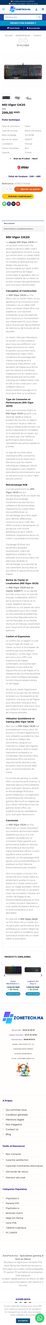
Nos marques (13, 1154)
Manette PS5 (12, 1203)
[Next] (40, 70)
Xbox (6, 1265)
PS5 (40, 1262)
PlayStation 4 (12, 1208)
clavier (12, 242)
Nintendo (15, 1265)
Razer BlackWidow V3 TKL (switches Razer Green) (13, 982)
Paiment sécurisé (15, 1177)
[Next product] (20, 40)
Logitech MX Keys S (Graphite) (32, 982)
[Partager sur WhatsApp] (4, 204)
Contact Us (12, 1129)
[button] (3, 9)
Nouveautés (34, 28)
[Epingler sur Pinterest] (18, 204)
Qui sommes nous (16, 1109)
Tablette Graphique (16, 1228)
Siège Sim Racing (14, 1218)
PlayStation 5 (12, 1198)
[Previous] (6, 70)
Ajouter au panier (30, 189)
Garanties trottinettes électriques (24, 1165)
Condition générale (17, 1114)
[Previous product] (25, 40)
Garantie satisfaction (17, 1160)
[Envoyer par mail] (13, 204)
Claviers (37, 35)
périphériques (23, 35)
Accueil (9, 35)
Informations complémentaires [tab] (18, 229)
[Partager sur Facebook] (9, 204)
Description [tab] (9, 223)
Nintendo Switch (14, 1213)
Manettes (26, 1265)
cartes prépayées (34, 1269)
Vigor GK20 (31, 919)
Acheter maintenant (19, 196)
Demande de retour (17, 1171)
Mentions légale (15, 1119)
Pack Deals (14, 28)
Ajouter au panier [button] (14, 993)
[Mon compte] (36, 9)
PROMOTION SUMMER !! (23, 23)
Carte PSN (11, 1223)
